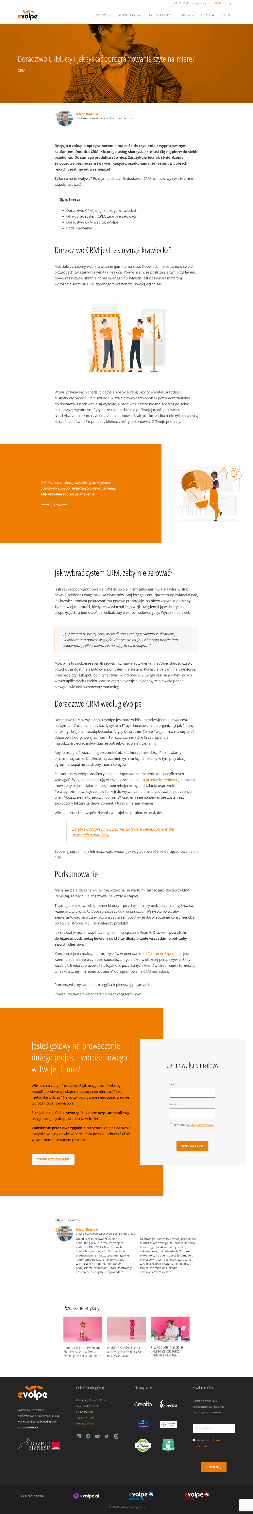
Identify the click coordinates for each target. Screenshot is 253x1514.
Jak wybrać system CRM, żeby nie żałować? (101, 216)
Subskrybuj (214, 1467)
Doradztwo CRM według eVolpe (92, 222)
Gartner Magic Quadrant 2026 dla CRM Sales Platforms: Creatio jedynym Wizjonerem (82, 1351)
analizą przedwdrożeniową (155, 779)
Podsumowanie (79, 228)
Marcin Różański (87, 114)
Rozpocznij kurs (192, 1146)
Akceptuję (194, 1125)
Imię (172, 1084)
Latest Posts (75, 1220)
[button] (230, 4)
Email (173, 1104)
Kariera (217, 3)
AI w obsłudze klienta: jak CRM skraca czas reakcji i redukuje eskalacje (167, 1351)
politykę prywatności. (201, 1125)
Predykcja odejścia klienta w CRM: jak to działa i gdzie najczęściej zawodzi (125, 1351)
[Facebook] (57, 114)
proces (97, 890)
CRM (21, 70)
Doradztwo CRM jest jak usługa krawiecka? (101, 210)
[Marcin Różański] (65, 117)
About (60, 1220)
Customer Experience (164, 953)
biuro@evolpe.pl (199, 3)
